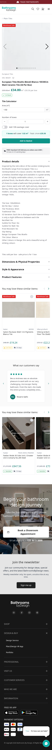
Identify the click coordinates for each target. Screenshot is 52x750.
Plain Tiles (8, 18)
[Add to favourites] (13, 78)
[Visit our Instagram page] (14, 613)
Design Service (12, 640)
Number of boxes (9, 117)
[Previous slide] (3, 383)
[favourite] (38, 9)
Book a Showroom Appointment (28, 532)
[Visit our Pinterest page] (37, 613)
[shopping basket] (43, 9)
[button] (47, 46)
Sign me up (26, 585)
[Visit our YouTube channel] (29, 613)
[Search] (32, 9)
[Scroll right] (48, 288)
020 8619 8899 (34, 540)
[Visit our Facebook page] (21, 613)
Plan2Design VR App (14, 646)
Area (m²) (6, 105)
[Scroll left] (44, 288)
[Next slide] (48, 383)
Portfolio (9, 652)
